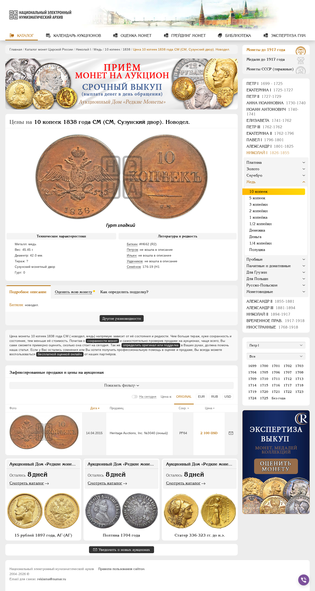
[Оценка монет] (276, 462)
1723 (299, 392)
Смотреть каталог (26, 483)
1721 (276, 392)
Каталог (25, 35)
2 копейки (258, 211)
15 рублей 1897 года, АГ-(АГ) (43, 535)
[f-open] (303, 579)
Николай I (83, 49)
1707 (287, 372)
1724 (252, 398)
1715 (264, 385)
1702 (287, 366)
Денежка (257, 230)
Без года (278, 398)
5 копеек (257, 198)
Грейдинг (188, 35)
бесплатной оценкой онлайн (60, 354)
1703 (299, 366)
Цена (208, 408)
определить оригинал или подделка (150, 345)
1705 (264, 372)
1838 (126, 49)
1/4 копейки (260, 243)
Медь (98, 49)
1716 (276, 385)
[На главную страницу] (39, 15)
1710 (264, 379)
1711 (276, 379)
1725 (264, 398)
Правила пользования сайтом (121, 569)
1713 (299, 379)
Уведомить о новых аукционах (124, 550)
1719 (252, 392)
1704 (252, 372)
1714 (252, 385)
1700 (264, 366)
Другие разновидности (121, 318)
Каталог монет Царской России (49, 49)
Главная (15, 49)
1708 (299, 372)
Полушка (257, 250)
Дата (93, 408)
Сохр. (183, 408)
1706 (276, 372)
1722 (287, 392)
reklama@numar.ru (51, 579)
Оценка (135, 35)
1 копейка (258, 217)
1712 (287, 379)
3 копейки (258, 204)
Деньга (255, 237)
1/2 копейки (260, 224)
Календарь (76, 35)
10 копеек (112, 49)
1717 (287, 385)
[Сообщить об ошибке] (230, 433)
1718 (299, 385)
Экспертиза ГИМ (288, 35)
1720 (264, 392)
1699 (252, 366)
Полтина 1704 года (121, 535)
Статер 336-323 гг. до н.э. (200, 535)
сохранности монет (102, 341)
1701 (276, 366)
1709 (252, 379)
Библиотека (237, 35)
